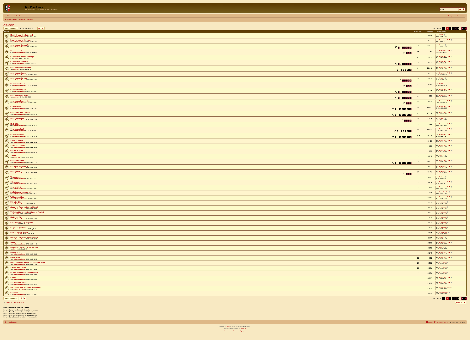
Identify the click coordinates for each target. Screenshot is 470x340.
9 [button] (462, 28)
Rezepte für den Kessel (19, 232)
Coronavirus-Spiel (17, 160)
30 (405, 163)
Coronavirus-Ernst (17, 135)
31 (407, 163)
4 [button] (455, 28)
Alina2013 (16, 214)
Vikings (13, 155)
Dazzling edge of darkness (20, 40)
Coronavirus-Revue (17, 84)
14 (402, 109)
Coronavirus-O (15, 107)
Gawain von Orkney (19, 289)
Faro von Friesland (18, 229)
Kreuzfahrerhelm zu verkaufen (21, 222)
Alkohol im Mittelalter (18, 267)
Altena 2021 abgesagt (18, 145)
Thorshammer (15, 177)
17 (410, 109)
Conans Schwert (16, 150)
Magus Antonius (443, 192)
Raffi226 (441, 35)
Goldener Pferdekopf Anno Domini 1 (24, 237)
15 (405, 109)
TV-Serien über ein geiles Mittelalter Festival (27, 212)
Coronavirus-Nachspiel (19, 95)
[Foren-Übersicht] (14, 8)
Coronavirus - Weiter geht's (20, 67)
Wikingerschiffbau (17, 197)
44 (407, 137)
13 (400, 109)
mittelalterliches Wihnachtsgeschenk (24, 247)
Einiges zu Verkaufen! (18, 227)
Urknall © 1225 (15, 202)
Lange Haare (15, 257)
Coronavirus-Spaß (17, 129)
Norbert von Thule (19, 36)
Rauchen (13, 277)
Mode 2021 (14, 124)
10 (407, 70)
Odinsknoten (15, 182)
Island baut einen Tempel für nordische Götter (27, 262)
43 (405, 137)
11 (410, 70)
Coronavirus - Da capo (18, 78)
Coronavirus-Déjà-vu (18, 90)
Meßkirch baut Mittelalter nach (21, 35)
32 (410, 163)
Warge (12, 242)
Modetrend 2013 (16, 217)
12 (402, 115)
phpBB (228, 326)
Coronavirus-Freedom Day (20, 101)
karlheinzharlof (17, 234)
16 (407, 109)
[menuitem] (17, 15)
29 (402, 163)
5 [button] (458, 28)
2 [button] (450, 28)
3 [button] (452, 28)
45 (410, 137)
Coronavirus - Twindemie (19, 62)
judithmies (442, 247)
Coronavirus (15, 171)
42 (402, 137)
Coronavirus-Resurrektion (20, 112)
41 (400, 137)
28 (400, 163)
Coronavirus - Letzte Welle (20, 45)
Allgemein (8, 25)
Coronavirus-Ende (17, 118)
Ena (14, 249)
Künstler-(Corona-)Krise (19, 166)
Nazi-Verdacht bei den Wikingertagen (24, 272)
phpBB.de (243, 328)
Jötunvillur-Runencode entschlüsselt (24, 207)
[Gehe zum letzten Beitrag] (445, 35)
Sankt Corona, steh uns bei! (20, 192)
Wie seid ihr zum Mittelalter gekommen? (25, 287)
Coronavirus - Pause (18, 73)
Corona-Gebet (15, 187)
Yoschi (15, 224)
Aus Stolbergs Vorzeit (18, 282)
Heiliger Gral (15, 252)
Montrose (441, 45)
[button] (443, 28)
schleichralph (17, 157)
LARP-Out (14, 292)
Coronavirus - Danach (18, 51)
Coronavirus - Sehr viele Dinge (22, 57)
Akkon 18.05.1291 (17, 140)
